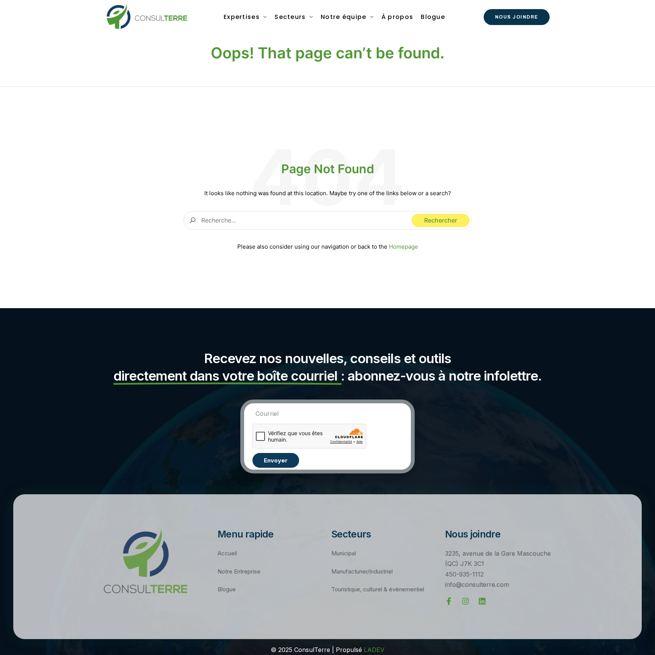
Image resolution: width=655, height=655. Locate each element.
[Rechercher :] (327, 220)
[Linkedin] (482, 601)
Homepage (403, 246)
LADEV (374, 649)
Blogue (433, 17)
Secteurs (290, 17)
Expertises (242, 17)
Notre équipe (344, 17)
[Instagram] (465, 601)
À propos (397, 17)
